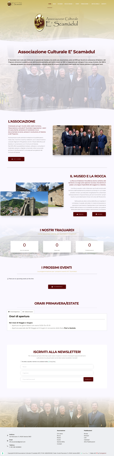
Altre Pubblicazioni (89, 442)
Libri (85, 437)
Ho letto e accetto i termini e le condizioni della (38, 361)
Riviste (86, 433)
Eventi (77, 3)
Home (49, 3)
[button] (20, 88)
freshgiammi (102, 453)
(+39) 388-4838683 (15, 447)
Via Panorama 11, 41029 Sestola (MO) (20, 436)
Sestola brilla (95, 3)
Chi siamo (60, 3)
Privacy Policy (52, 361)
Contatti (103, 3)
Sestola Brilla (61, 442)
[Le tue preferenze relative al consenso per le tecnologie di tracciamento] (2, 453)
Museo (59, 437)
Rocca (59, 435)
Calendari (87, 440)
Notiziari (86, 435)
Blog (54, 3)
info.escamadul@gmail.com (17, 442)
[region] (57, 88)
